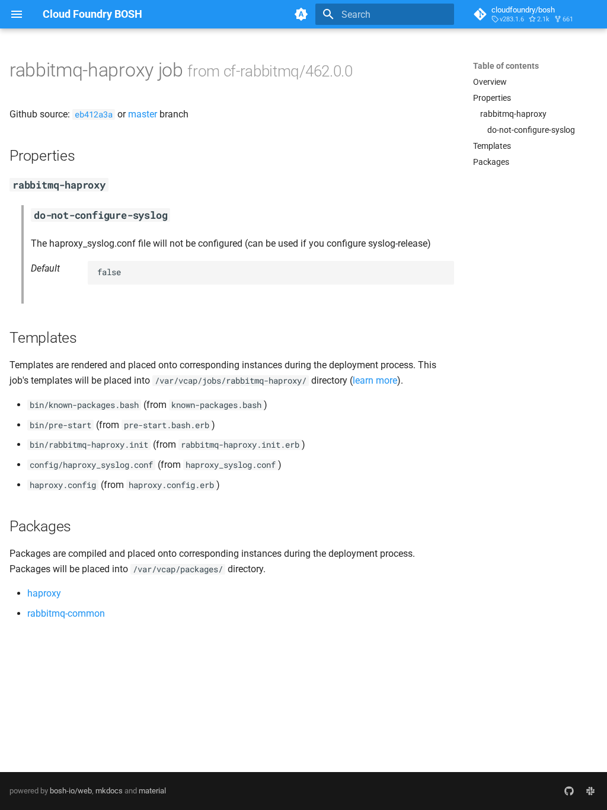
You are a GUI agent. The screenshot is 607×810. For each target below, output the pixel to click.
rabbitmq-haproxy (513, 114)
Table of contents (506, 66)
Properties (492, 98)
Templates (492, 146)
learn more (375, 380)
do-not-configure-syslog (531, 130)
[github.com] (569, 791)
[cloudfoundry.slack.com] (590, 791)
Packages (491, 162)
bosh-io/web (71, 790)
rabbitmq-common (66, 613)
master (142, 114)
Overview (490, 82)
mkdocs (109, 790)
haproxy (44, 593)
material (152, 790)
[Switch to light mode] (301, 14)
